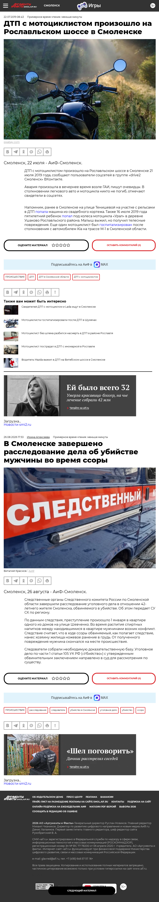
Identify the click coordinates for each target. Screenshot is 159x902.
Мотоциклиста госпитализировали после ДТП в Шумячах (59, 319)
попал (67, 216)
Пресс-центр (74, 797)
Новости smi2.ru (17, 425)
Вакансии (106, 797)
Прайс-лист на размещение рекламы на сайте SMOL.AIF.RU (70, 801)
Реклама (91, 797)
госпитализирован (115, 225)
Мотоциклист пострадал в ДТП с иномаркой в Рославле (58, 346)
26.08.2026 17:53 (14, 437)
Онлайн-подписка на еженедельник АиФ (59, 806)
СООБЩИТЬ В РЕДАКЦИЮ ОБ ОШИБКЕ (54, 811)
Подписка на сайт (139, 801)
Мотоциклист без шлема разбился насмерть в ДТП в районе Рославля (67, 333)
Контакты (117, 801)
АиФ (31, 570)
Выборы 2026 (127, 806)
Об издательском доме (47, 797)
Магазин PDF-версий (102, 806)
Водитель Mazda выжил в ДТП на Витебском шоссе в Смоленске (63, 359)
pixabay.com (12, 142)
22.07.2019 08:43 (14, 16)
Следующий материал (81, 890)
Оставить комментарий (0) (124, 245)
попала (41, 212)
